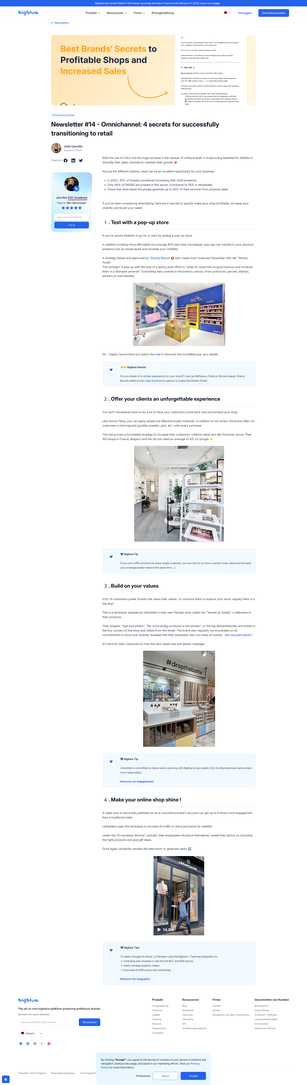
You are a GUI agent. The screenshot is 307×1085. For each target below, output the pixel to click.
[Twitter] (42, 1044)
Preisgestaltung (163, 13)
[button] (92, 13)
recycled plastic (240, 635)
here (217, 3)
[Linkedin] (21, 1044)
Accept (193, 1075)
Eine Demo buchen (273, 13)
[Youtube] (49, 1044)
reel (157, 354)
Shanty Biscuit (160, 258)
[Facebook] (28, 1044)
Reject (165, 1075)
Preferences (143, 1075)
